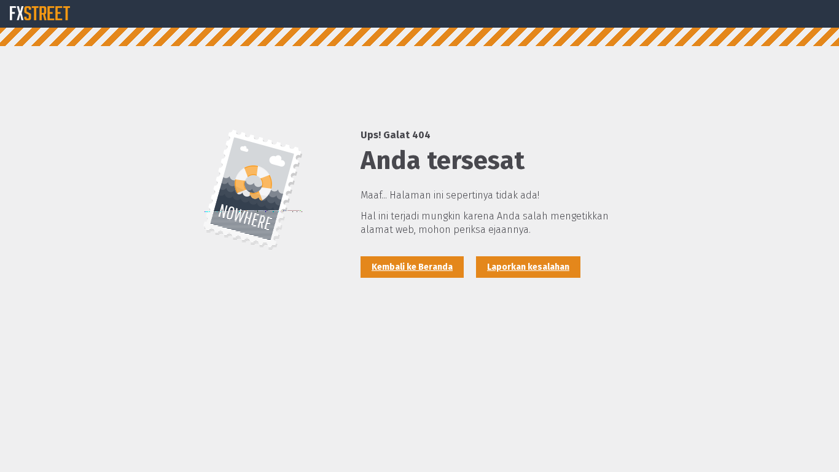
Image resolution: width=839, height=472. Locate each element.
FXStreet (40, 13)
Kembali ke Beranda (412, 267)
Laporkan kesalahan (528, 267)
